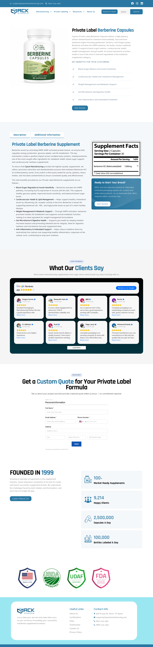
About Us (91, 12)
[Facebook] (132, 3)
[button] (76, 261)
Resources (77, 12)
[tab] (20, 135)
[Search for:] (124, 11)
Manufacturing (42, 12)
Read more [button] (21, 315)
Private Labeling (61, 12)
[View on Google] (19, 300)
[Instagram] (137, 3)
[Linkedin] (142, 3)
